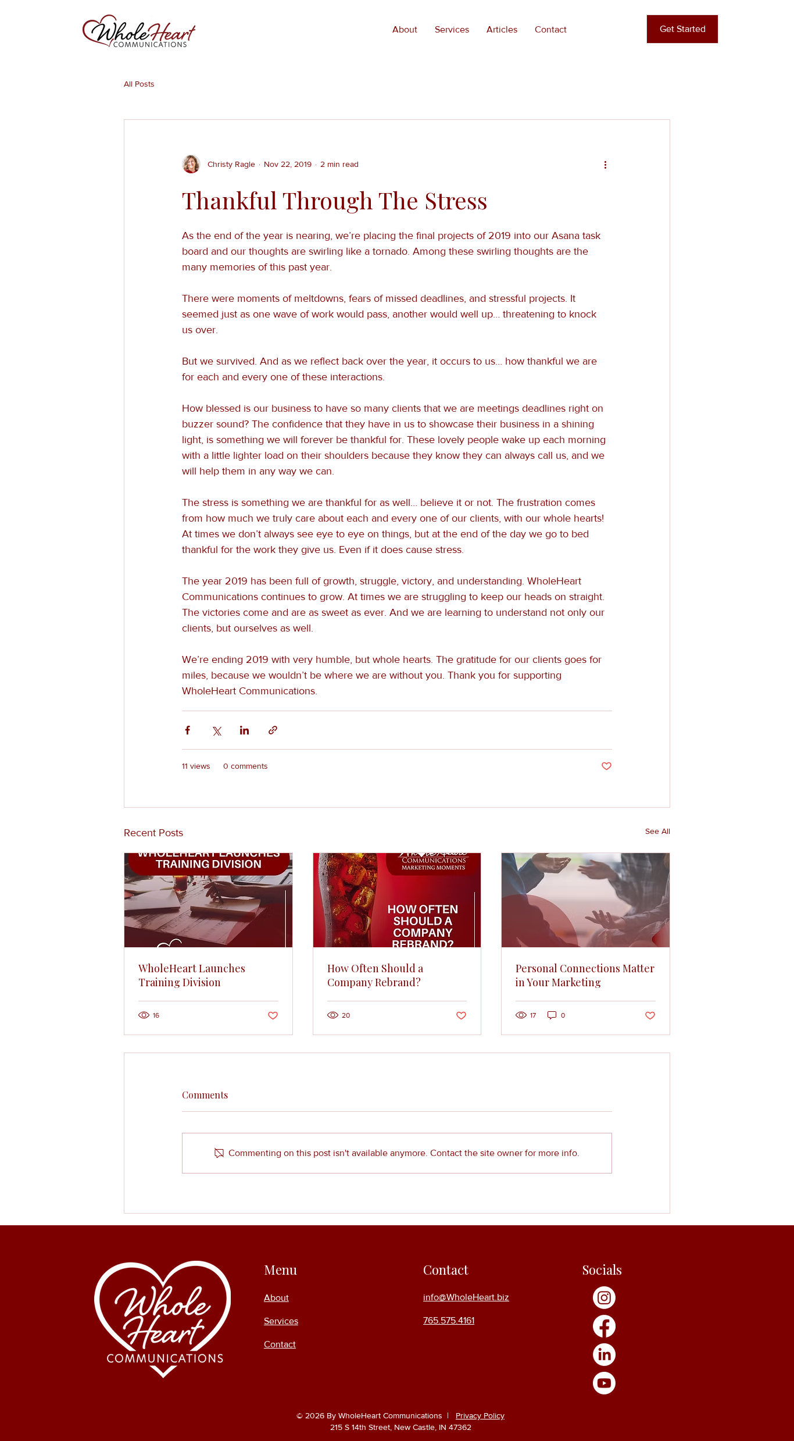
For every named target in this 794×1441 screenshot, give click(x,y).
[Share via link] (272, 730)
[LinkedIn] (604, 1354)
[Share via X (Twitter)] (215, 730)
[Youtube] (604, 1383)
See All (657, 831)
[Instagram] (604, 1297)
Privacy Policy (480, 1415)
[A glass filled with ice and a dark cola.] (397, 900)
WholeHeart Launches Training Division (191, 975)
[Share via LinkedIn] (244, 730)
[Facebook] (604, 1326)
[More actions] (605, 164)
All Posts (139, 83)
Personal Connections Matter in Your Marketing (585, 975)
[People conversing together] (586, 900)
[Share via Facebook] (187, 730)
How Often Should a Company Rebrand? (375, 975)
